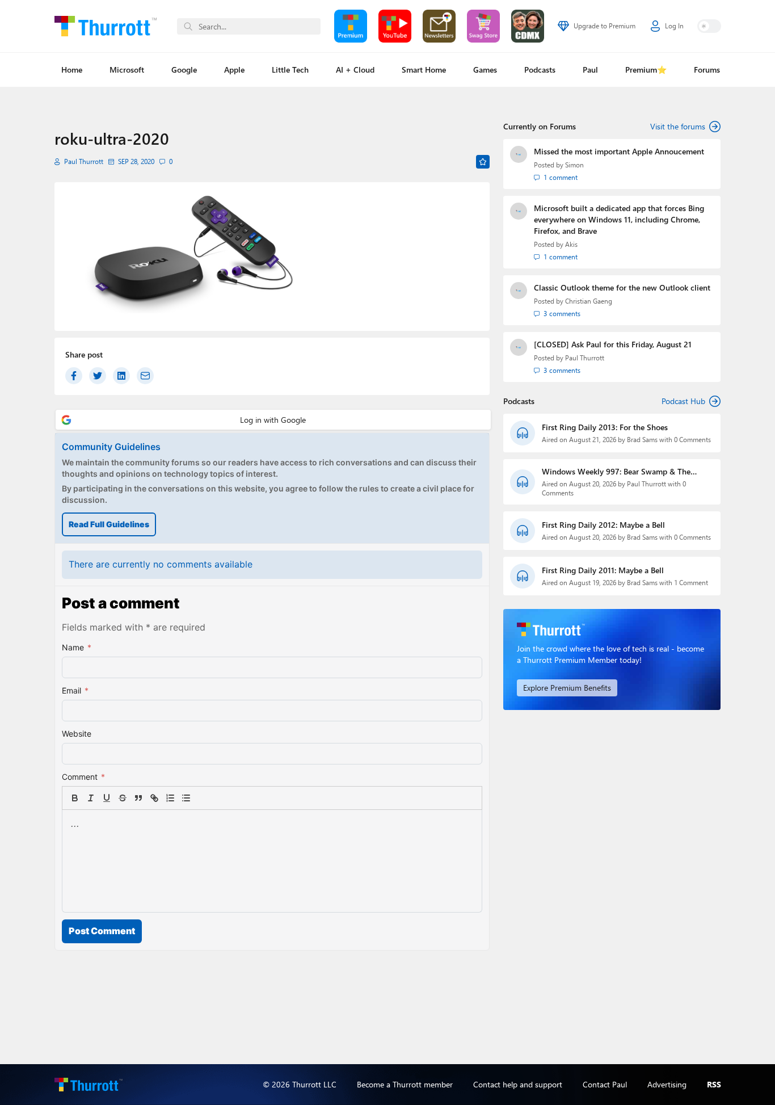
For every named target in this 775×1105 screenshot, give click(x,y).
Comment (83, 777)
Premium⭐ (646, 69)
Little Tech (290, 69)
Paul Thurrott (83, 161)
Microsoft (126, 69)
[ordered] (170, 798)
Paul (590, 69)
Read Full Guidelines (109, 524)
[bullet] (186, 798)
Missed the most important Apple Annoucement (619, 151)
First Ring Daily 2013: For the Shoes (605, 427)
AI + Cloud (355, 69)
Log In (674, 26)
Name (76, 647)
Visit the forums (677, 126)
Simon (574, 165)
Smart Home (424, 69)
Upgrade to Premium (604, 26)
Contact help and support (517, 1084)
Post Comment (102, 930)
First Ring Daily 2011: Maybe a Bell (603, 570)
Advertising (666, 1084)
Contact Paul (605, 1084)
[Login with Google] (273, 420)
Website (76, 733)
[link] (202, 798)
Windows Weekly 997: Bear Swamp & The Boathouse (616, 471)
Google (184, 69)
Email (75, 690)
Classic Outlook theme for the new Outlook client (622, 287)
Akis (571, 244)
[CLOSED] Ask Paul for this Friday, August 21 (613, 344)
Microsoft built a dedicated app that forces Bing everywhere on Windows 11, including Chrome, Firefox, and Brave (619, 219)
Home (71, 69)
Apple (234, 69)
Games (485, 69)
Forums (707, 69)
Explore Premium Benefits (567, 687)
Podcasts (539, 69)
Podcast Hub (683, 401)
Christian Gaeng (588, 301)
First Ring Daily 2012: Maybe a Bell (603, 524)
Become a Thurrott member (405, 1084)
